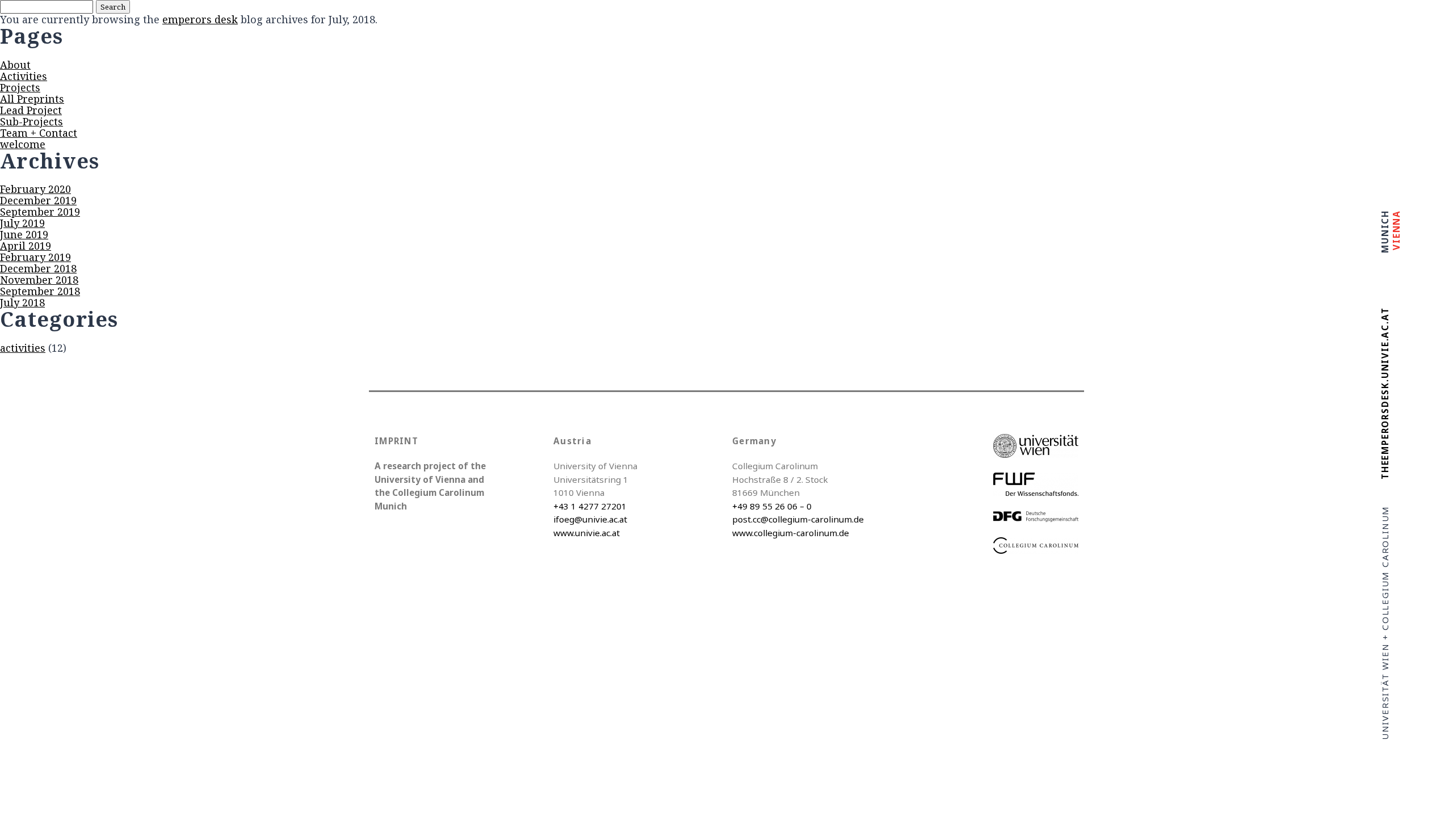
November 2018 (39, 280)
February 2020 (35, 189)
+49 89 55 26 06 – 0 (772, 506)
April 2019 (25, 245)
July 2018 (22, 302)
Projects (20, 87)
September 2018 (40, 291)
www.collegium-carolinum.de (790, 532)
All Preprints (32, 99)
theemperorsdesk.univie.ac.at (1385, 393)
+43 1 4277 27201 (590, 506)
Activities (23, 76)
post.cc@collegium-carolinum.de (798, 519)
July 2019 (22, 223)
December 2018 (38, 268)
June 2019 (24, 234)
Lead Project (31, 110)
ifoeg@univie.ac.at (590, 519)
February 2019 (35, 257)
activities (22, 348)
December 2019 (38, 200)
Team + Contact (38, 133)
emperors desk (200, 19)
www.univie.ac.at (586, 532)
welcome (22, 144)
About (15, 64)
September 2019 (40, 211)
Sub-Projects (31, 121)
